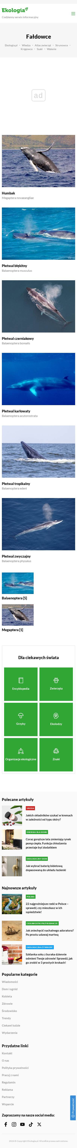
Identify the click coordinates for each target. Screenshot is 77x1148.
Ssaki (40, 49)
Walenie (51, 49)
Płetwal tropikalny (16, 484)
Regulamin (9, 1082)
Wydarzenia (9, 1032)
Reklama (7, 1089)
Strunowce (61, 45)
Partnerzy (8, 1097)
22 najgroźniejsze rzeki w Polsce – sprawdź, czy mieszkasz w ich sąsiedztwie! (47, 908)
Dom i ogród (10, 989)
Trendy (6, 1018)
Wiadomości (10, 981)
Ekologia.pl (11, 45)
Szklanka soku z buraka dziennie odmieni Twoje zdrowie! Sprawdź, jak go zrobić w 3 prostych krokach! (49, 958)
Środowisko (9, 1011)
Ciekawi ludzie (11, 1025)
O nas (5, 1060)
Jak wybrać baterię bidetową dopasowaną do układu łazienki (46, 868)
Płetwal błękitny (14, 266)
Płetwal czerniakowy (18, 338)
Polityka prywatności (15, 1067)
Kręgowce (27, 49)
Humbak (8, 193)
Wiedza (26, 45)
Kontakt (7, 1053)
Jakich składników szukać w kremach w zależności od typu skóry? (49, 817)
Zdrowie (7, 1003)
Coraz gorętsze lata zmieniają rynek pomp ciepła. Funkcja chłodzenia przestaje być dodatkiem (48, 843)
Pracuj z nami (10, 1075)
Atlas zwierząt (43, 45)
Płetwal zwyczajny (16, 556)
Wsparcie (8, 1104)
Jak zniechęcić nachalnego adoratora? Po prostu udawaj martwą (50, 932)
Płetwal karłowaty (16, 411)
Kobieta (7, 996)
